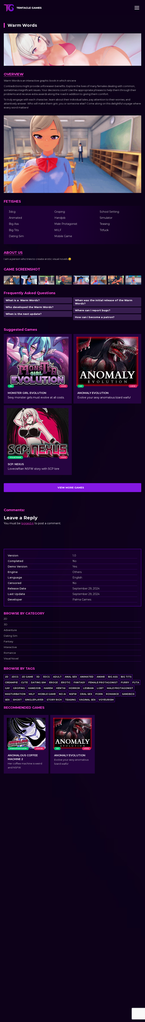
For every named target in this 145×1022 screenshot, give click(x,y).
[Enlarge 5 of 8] (84, 280)
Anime (101, 676)
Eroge (53, 682)
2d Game (27, 676)
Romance (10, 653)
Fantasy (8, 641)
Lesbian (88, 688)
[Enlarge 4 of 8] (67, 280)
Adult (57, 676)
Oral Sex (86, 694)
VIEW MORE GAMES (71, 487)
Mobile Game (47, 694)
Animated (86, 676)
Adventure (10, 630)
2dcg (15, 676)
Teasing (70, 699)
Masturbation (15, 694)
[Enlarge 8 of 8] (136, 280)
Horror (74, 688)
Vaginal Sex (87, 699)
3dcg (46, 676)
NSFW (73, 694)
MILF (32, 694)
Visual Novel (11, 658)
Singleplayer (34, 699)
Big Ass (113, 676)
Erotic (65, 682)
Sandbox (128, 694)
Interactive (10, 647)
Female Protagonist (103, 682)
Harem (48, 688)
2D (5, 619)
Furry (125, 682)
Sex (7, 699)
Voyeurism (106, 699)
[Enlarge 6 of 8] (101, 280)
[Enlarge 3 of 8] (49, 280)
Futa (135, 682)
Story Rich (54, 699)
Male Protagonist (120, 688)
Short (17, 699)
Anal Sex (71, 676)
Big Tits (126, 676)
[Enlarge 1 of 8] (15, 280)
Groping (19, 688)
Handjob (34, 688)
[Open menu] (136, 8)
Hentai (61, 688)
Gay (7, 688)
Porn (99, 694)
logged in (27, 523)
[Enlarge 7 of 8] (119, 280)
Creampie (11, 682)
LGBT (100, 688)
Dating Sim (10, 636)
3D (5, 624)
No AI (62, 694)
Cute (24, 682)
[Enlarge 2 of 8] (32, 280)
